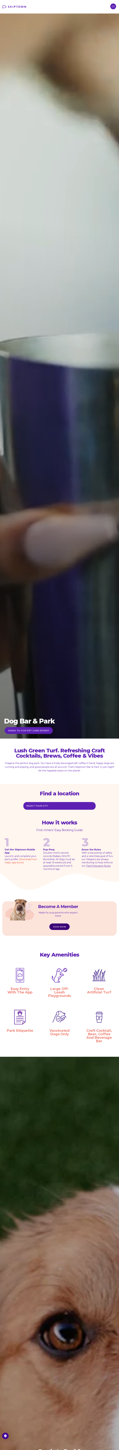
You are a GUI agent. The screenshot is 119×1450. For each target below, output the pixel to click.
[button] (113, 6)
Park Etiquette (20, 1030)
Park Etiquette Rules (98, 865)
